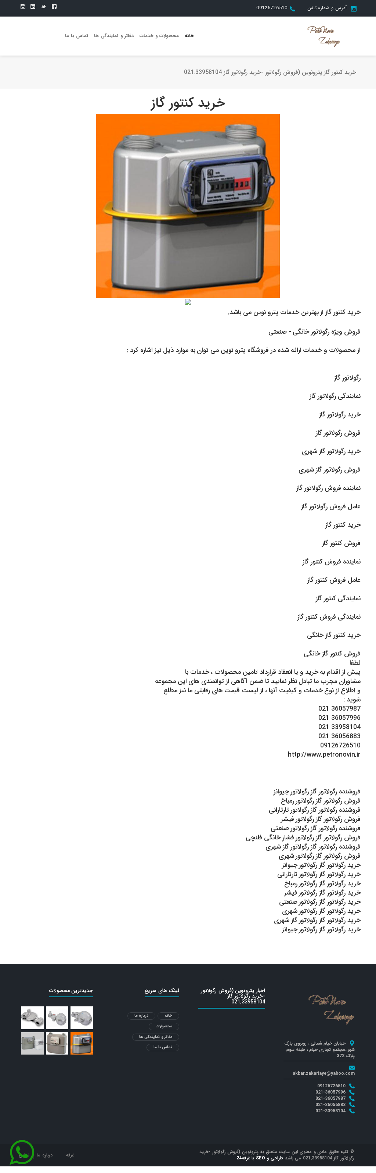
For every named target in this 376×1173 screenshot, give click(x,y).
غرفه (70, 1155)
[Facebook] (54, 7)
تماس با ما (76, 36)
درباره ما (141, 1016)
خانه (189, 36)
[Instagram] (23, 7)
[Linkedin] (33, 7)
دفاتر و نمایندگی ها (114, 36)
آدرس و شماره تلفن (327, 8)
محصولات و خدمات (159, 36)
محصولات (164, 1026)
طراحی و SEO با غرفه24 (259, 1158)
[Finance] (323, 36)
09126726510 (272, 8)
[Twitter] (43, 7)
